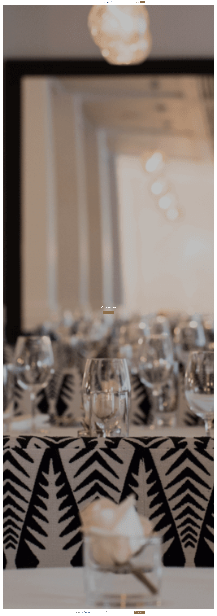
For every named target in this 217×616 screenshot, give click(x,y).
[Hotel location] (136, 2)
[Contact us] (138, 2)
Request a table (108, 312)
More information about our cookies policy (123, 612)
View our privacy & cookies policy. (85, 612)
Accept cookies (140, 612)
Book (142, 2)
